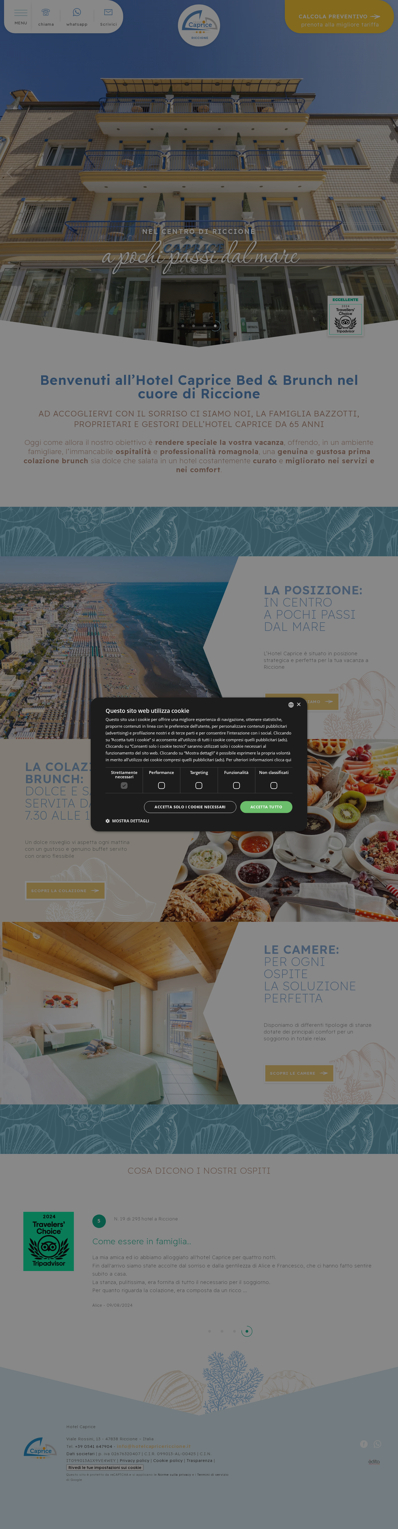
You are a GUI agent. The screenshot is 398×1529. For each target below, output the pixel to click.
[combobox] (291, 704)
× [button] (298, 705)
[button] (127, 821)
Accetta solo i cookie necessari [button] (190, 806)
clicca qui (282, 759)
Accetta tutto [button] (266, 806)
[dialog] (199, 764)
